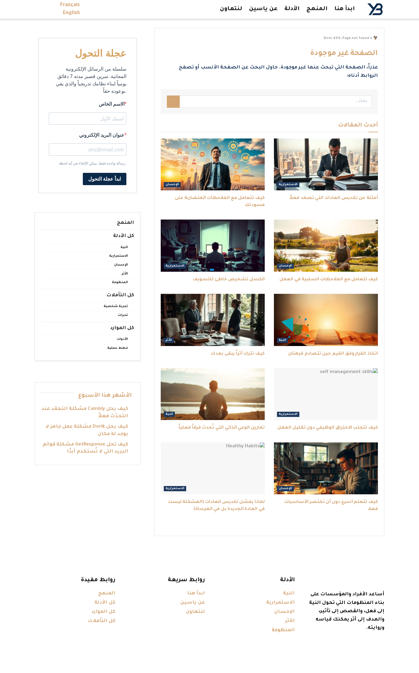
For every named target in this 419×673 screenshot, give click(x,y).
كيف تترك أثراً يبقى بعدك (238, 354)
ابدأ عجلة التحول (104, 178)
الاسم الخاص (112, 104)
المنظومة (120, 282)
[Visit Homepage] (375, 9)
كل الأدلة (123, 236)
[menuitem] (70, 5)
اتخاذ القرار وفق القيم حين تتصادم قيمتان (333, 354)
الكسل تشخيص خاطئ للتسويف (229, 279)
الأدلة (292, 9)
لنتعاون (231, 9)
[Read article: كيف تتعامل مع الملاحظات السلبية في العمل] (326, 246)
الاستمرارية (288, 184)
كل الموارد (122, 328)
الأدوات (122, 339)
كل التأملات (120, 295)
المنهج (317, 9)
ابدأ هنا (344, 9)
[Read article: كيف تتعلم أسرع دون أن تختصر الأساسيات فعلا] (326, 468)
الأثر (169, 340)
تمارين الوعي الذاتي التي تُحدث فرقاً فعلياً (222, 428)
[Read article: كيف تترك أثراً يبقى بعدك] (213, 320)
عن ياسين (263, 9)
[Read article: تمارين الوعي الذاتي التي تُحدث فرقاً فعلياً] (213, 394)
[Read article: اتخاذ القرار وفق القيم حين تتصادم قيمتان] (326, 320)
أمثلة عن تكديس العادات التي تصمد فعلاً (334, 198)
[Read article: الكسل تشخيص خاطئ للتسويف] (213, 246)
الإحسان (172, 184)
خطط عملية (117, 348)
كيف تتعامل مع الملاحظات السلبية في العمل (328, 279)
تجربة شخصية (116, 306)
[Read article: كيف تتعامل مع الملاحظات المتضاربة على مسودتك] (213, 164)
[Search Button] (173, 101)
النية (282, 340)
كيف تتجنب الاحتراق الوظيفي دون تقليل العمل (327, 428)
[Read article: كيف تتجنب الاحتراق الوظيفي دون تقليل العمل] (326, 394)
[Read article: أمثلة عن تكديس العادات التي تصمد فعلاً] (326, 164)
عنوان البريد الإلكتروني (102, 135)
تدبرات (123, 315)
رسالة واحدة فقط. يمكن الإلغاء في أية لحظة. (92, 163)
